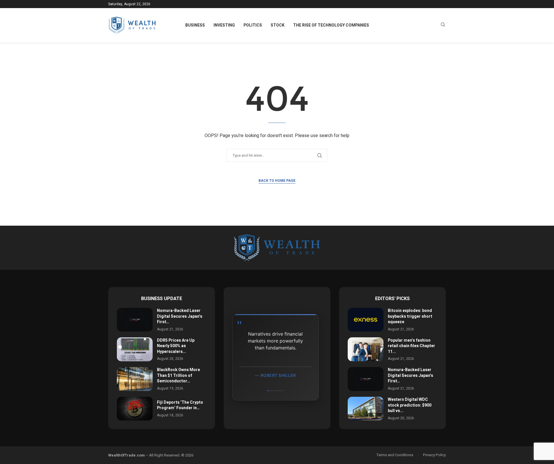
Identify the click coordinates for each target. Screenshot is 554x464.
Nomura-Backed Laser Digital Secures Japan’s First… (179, 316)
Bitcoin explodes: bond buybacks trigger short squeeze (410, 316)
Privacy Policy (434, 455)
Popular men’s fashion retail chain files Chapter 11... (411, 346)
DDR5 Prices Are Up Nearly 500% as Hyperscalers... (175, 346)
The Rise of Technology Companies (331, 25)
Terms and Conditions (395, 455)
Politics (253, 25)
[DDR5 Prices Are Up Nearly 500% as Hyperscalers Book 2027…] (135, 349)
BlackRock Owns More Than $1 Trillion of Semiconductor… (178, 375)
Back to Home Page (277, 180)
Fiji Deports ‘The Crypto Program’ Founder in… (180, 405)
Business (195, 25)
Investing (224, 25)
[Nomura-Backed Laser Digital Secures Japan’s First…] (135, 320)
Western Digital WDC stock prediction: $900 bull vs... (409, 405)
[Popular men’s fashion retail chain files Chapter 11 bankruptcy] (365, 349)
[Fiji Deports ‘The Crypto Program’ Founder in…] (135, 409)
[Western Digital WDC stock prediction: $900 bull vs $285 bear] (365, 409)
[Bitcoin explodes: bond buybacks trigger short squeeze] (365, 320)
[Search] (443, 26)
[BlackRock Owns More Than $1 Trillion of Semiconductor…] (135, 379)
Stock (278, 25)
